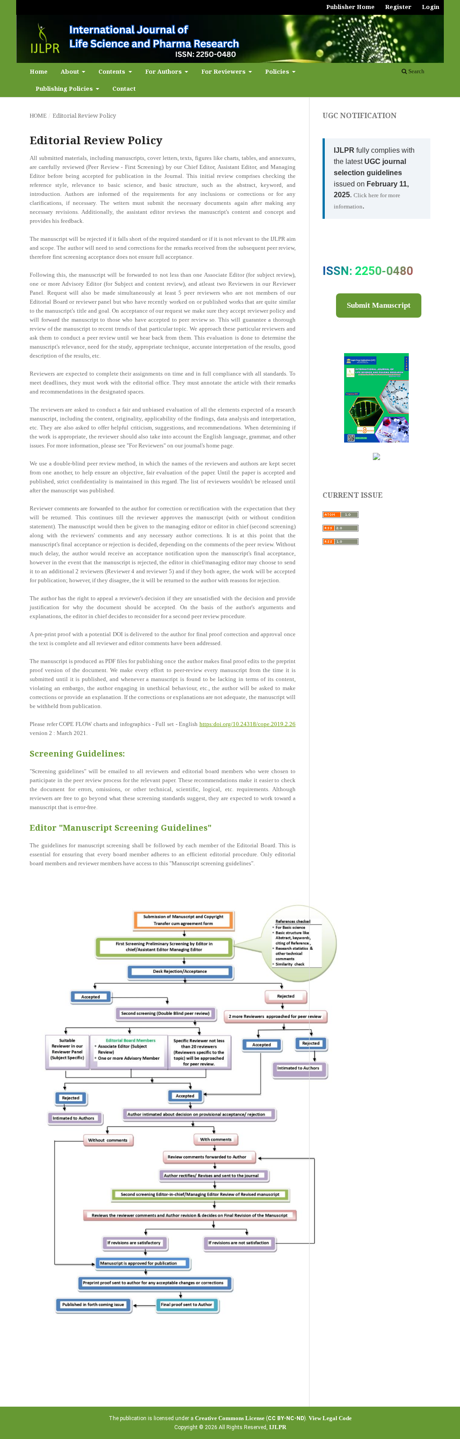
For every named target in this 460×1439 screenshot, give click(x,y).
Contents (112, 71)
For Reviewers (224, 71)
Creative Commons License (230, 1418)
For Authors (164, 71)
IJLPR (277, 1427)
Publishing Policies (64, 88)
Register (398, 7)
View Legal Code (330, 1418)
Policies (278, 71)
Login (430, 7)
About (70, 71)
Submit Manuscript (379, 305)
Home (39, 71)
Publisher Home (350, 7)
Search (416, 71)
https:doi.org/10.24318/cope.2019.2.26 (247, 724)
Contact (124, 88)
